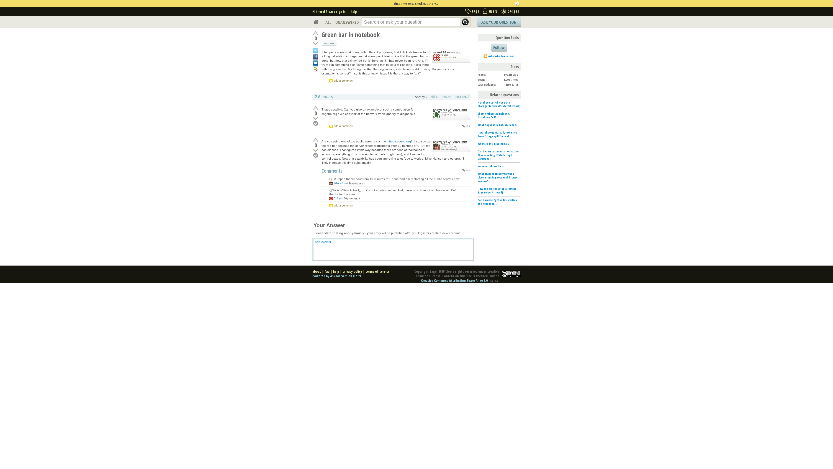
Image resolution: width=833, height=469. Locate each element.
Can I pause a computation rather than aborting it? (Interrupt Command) (498, 155)
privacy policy (352, 271)
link (468, 126)
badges (513, 11)
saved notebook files (490, 166)
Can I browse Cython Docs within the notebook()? (497, 202)
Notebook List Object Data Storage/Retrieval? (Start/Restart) (499, 104)
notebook (329, 43)
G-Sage (444, 55)
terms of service (378, 271)
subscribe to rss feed (501, 56)
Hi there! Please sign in (329, 11)
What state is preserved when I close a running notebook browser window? (498, 177)
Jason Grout (447, 112)
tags (475, 11)
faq (327, 271)
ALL (328, 22)
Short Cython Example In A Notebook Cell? (494, 115)
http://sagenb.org (399, 141)
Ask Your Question (499, 22)
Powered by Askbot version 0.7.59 (336, 276)
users (493, 11)
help (354, 11)
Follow (499, 47)
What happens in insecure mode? (497, 125)
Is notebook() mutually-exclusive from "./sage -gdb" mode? (497, 134)
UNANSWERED (347, 22)
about (316, 271)
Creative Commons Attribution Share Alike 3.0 (454, 280)
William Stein (447, 144)
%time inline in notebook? (493, 144)
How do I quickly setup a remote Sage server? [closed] (497, 190)
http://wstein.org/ (449, 149)
